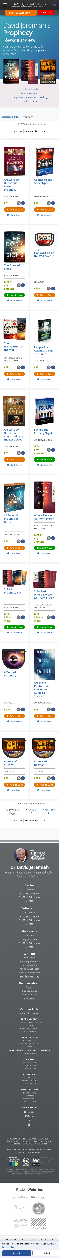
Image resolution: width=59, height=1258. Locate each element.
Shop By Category (20, 12)
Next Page (49, 810)
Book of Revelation (29, 93)
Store (16, 116)
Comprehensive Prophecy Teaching (29, 97)
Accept (16, 1253)
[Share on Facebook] (23, 203)
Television (29, 908)
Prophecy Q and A (29, 89)
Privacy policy (8, 1247)
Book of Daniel (29, 101)
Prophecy (28, 116)
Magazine (29, 931)
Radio (29, 885)
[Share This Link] (19, 203)
